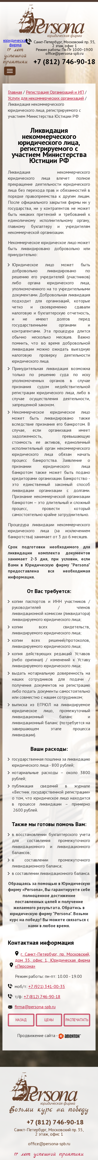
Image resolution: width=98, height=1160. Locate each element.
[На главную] (50, 21)
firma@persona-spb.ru (35, 1006)
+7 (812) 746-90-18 (64, 61)
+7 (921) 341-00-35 (46, 986)
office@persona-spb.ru (64, 53)
